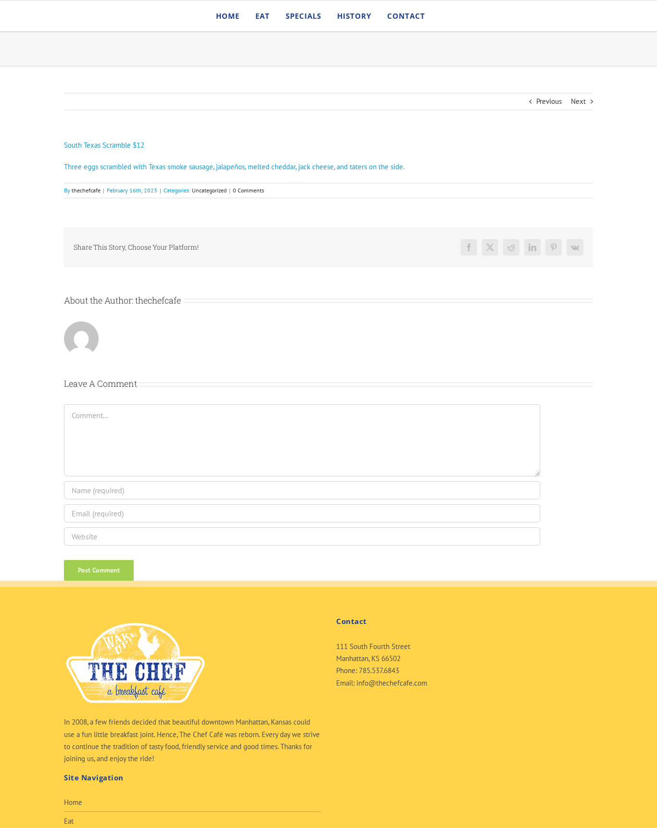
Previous (549, 101)
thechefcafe (86, 190)
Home (73, 802)
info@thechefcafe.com (391, 683)
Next (578, 101)
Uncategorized (209, 190)
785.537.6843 (379, 670)
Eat (69, 821)
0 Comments (248, 190)
